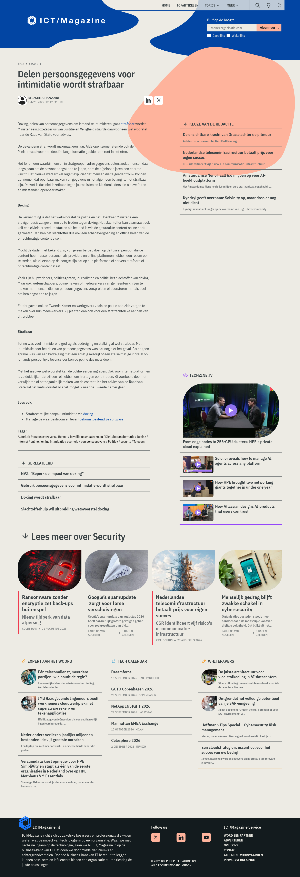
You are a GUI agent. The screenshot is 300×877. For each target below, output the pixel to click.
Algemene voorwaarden (243, 855)
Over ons (231, 845)
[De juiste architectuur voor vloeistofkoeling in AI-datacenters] (209, 679)
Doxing (141, 437)
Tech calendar (132, 661)
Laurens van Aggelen (96, 633)
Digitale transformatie (119, 437)
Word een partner (238, 835)
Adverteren (233, 840)
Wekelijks (238, 35)
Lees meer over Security (78, 536)
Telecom (139, 441)
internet (23, 441)
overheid (72, 441)
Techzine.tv (201, 375)
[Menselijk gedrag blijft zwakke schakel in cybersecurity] (250, 570)
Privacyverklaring (239, 860)
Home (166, 5)
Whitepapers (221, 661)
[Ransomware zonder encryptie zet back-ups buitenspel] (49, 570)
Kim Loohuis (164, 640)
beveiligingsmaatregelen (86, 437)
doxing (88, 413)
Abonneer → (269, 27)
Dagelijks (218, 35)
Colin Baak (29, 628)
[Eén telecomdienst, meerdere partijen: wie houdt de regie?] (28, 679)
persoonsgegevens (93, 441)
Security (35, 64)
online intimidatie (52, 441)
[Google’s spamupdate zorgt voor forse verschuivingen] (116, 570)
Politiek (113, 441)
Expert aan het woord (50, 661)
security (126, 441)
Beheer (63, 437)
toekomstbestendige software (100, 419)
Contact (230, 850)
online (35, 441)
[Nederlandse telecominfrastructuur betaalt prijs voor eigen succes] (183, 570)
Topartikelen (187, 5)
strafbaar (127, 123)
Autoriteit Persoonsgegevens (37, 437)
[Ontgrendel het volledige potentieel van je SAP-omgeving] (209, 706)
